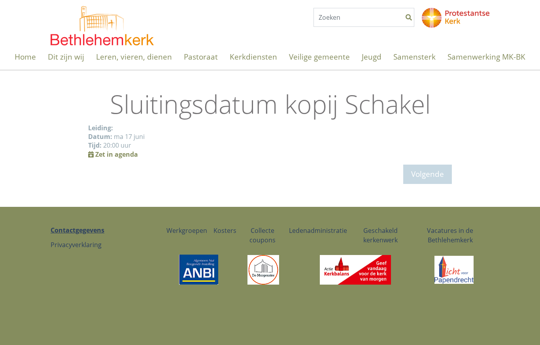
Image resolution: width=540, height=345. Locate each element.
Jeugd (371, 56)
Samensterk (414, 56)
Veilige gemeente (319, 56)
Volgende (427, 174)
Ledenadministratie (318, 230)
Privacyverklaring (76, 244)
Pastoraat (201, 56)
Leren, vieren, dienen (134, 56)
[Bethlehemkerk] (102, 18)
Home (25, 56)
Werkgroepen (186, 230)
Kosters (224, 230)
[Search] (408, 17)
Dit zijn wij (66, 56)
